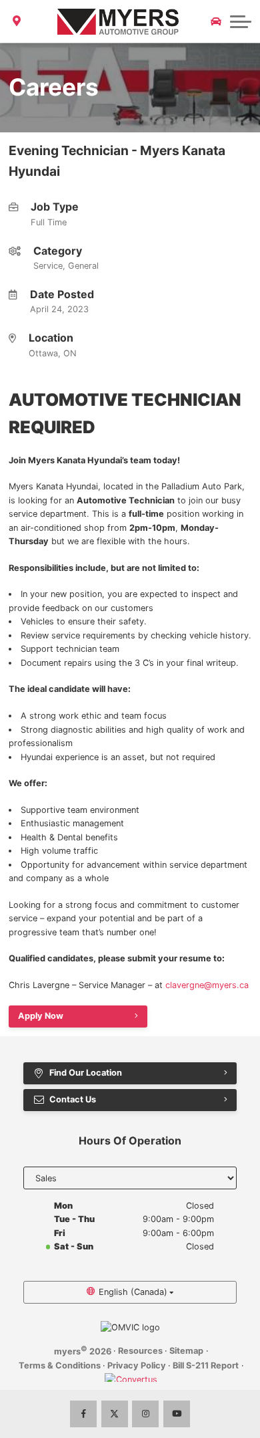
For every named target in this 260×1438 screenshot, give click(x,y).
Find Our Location (85, 1073)
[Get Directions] (17, 21)
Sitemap (186, 1351)
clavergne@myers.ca (207, 985)
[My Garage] (216, 21)
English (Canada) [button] (133, 1292)
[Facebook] (83, 1414)
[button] (240, 21)
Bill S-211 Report (206, 1365)
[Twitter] (114, 1414)
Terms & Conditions (60, 1365)
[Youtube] (176, 1414)
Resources (140, 1351)
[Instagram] (145, 1414)
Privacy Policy (136, 1365)
